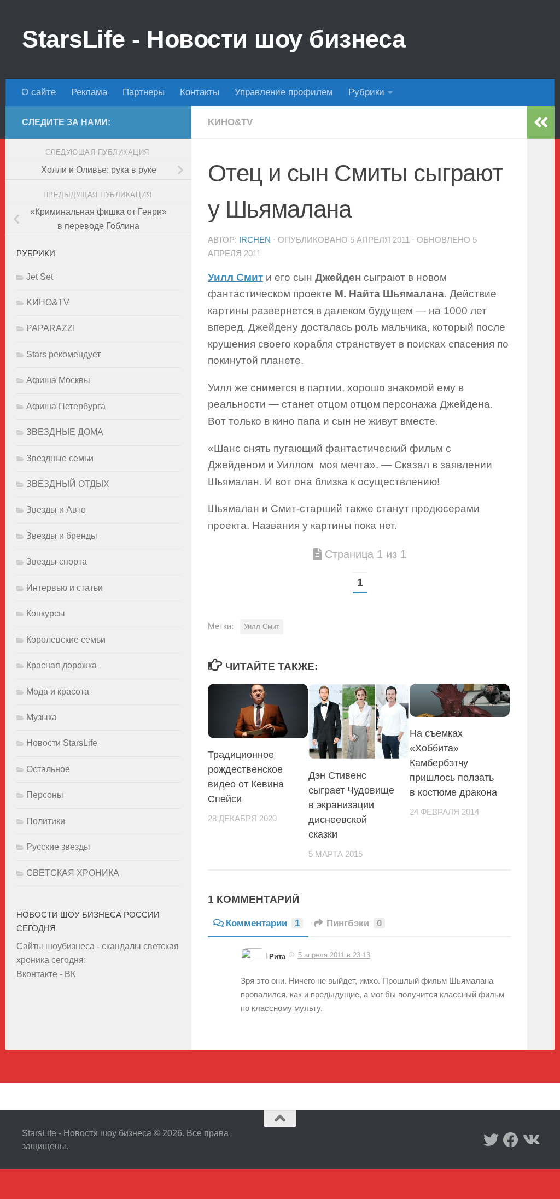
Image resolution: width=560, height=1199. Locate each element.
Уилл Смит (235, 277)
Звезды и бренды (61, 535)
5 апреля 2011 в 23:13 (334, 955)
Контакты (199, 92)
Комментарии (263, 923)
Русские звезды (58, 846)
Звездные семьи (60, 458)
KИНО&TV (230, 122)
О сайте (38, 92)
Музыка (41, 717)
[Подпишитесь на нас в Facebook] (510, 1140)
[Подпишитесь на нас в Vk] (530, 1140)
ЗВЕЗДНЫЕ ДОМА (64, 432)
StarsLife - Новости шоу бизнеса (214, 39)
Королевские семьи (66, 639)
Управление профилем (284, 92)
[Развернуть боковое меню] (541, 122)
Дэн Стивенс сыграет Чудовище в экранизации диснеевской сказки (351, 805)
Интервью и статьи (64, 587)
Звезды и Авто (56, 509)
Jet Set (39, 276)
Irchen (255, 240)
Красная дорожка (61, 665)
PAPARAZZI (50, 328)
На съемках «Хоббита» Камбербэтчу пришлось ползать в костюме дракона (453, 763)
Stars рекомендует (63, 354)
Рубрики (366, 92)
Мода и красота (57, 691)
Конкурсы (45, 613)
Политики (45, 821)
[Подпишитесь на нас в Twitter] (491, 1140)
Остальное (48, 769)
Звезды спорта (56, 561)
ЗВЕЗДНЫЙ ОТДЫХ (67, 484)
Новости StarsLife (61, 743)
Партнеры (143, 92)
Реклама (89, 92)
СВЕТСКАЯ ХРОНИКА (72, 873)
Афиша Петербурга (66, 406)
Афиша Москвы (58, 380)
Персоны (44, 795)
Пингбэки (354, 923)
